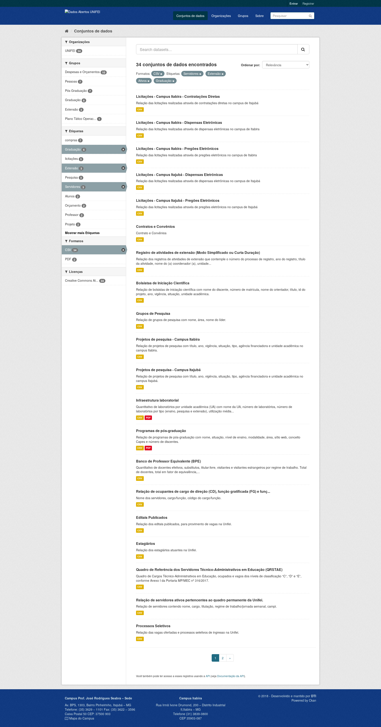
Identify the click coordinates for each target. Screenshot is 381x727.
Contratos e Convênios (155, 226)
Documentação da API (230, 676)
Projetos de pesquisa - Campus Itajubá (168, 369)
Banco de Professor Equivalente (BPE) (168, 461)
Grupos (243, 15)
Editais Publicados (151, 517)
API (208, 676)
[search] (303, 49)
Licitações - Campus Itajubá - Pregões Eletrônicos (177, 200)
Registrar (308, 3)
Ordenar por (250, 65)
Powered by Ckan (303, 700)
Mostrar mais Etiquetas (82, 232)
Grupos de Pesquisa (153, 313)
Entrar (293, 3)
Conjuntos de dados (190, 15)
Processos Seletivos (153, 625)
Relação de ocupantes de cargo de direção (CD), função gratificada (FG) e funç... (203, 491)
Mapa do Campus (81, 718)
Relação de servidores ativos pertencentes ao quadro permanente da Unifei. (199, 599)
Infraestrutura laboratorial (157, 400)
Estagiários (145, 543)
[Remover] (161, 74)
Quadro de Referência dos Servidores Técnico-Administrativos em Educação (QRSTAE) (209, 569)
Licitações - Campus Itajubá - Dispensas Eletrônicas (179, 174)
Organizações (221, 15)
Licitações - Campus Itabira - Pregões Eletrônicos (177, 148)
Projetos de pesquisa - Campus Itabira (168, 339)
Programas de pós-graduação (161, 430)
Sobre (259, 15)
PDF (148, 417)
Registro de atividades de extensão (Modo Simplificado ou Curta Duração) (198, 252)
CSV (139, 109)
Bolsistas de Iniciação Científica (162, 282)
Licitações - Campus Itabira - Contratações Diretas (178, 96)
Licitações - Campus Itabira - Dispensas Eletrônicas (179, 122)
